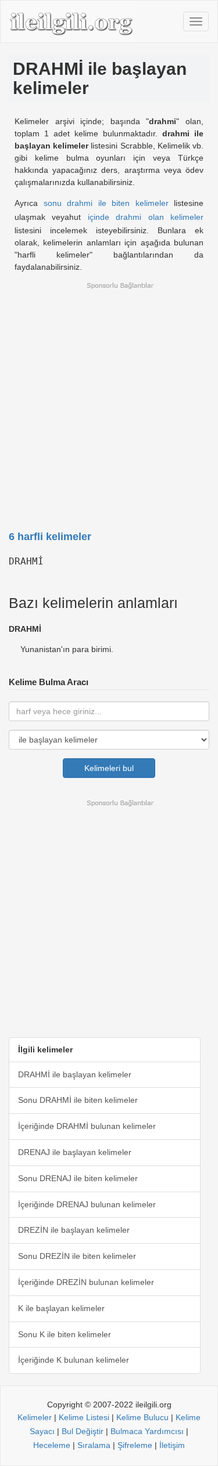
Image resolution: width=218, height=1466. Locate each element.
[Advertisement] (109, 399)
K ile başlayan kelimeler (61, 1308)
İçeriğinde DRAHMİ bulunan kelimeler (87, 1126)
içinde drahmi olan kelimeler (145, 217)
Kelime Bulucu (142, 1417)
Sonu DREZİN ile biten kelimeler (77, 1256)
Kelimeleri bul (109, 768)
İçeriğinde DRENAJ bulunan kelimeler (87, 1204)
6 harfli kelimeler (50, 536)
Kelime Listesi (84, 1417)
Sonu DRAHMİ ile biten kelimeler (78, 1100)
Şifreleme (134, 1445)
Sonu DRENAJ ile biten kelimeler (78, 1178)
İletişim (172, 1445)
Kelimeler (34, 1417)
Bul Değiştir (82, 1431)
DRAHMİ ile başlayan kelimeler (74, 1074)
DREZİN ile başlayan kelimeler (74, 1230)
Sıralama (93, 1445)
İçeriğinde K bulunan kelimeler (73, 1359)
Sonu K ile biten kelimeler (64, 1334)
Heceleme (51, 1445)
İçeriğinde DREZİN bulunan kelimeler (86, 1282)
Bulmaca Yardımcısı (147, 1431)
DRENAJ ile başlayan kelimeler (74, 1152)
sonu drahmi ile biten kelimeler (106, 203)
